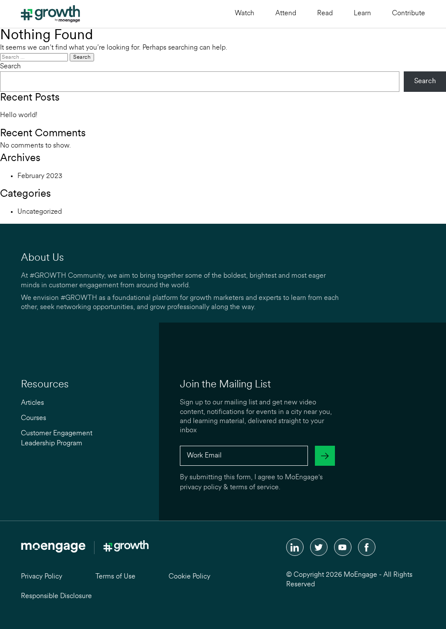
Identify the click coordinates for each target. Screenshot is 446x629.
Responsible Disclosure (56, 596)
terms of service (254, 487)
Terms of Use (115, 576)
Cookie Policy (189, 576)
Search (10, 66)
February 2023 (39, 176)
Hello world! (18, 115)
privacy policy (201, 487)
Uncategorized (39, 212)
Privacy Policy (41, 576)
